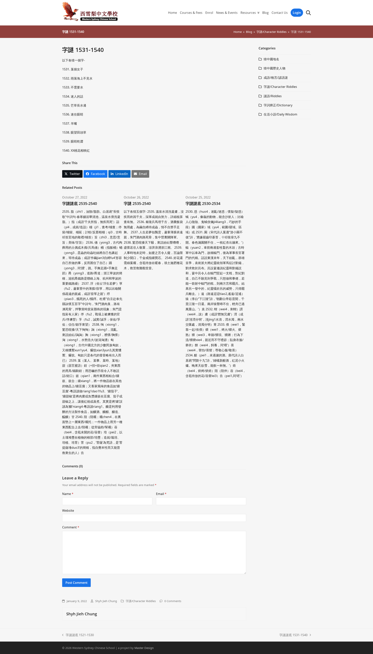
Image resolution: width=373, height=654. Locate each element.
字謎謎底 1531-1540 (293, 635)
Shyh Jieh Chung (106, 601)
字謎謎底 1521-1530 (78, 635)
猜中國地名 (271, 59)
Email (161, 494)
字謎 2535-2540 (137, 203)
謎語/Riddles (273, 96)
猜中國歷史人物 (274, 68)
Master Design (144, 648)
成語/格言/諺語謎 (276, 77)
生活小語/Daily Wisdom (280, 114)
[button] (308, 12)
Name (67, 494)
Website (68, 510)
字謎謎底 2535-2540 (79, 203)
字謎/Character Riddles (141, 601)
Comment (70, 527)
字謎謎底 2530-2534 (203, 203)
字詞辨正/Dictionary (278, 105)
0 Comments (172, 601)
